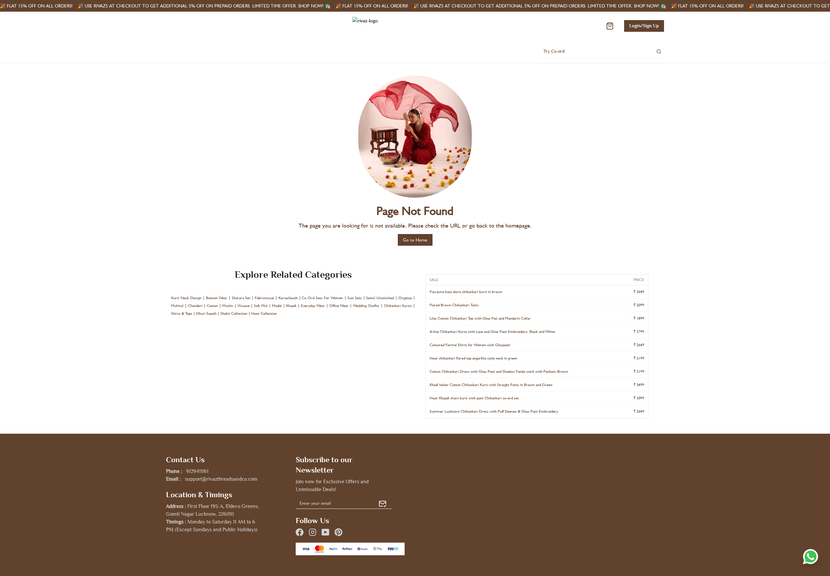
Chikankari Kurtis (398, 305)
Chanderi (195, 305)
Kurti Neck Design (186, 298)
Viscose (244, 305)
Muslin (227, 305)
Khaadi (291, 305)
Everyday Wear (313, 305)
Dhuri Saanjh (206, 313)
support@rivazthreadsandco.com (221, 479)
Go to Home (415, 239)
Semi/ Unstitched (380, 298)
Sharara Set (241, 298)
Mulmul (177, 305)
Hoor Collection (264, 313)
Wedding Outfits (366, 305)
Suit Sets (355, 298)
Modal (277, 305)
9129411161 (197, 471)
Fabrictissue (264, 298)
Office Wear (339, 305)
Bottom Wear (217, 298)
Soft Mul (260, 305)
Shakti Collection (233, 313)
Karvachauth (288, 298)
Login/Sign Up (644, 25)
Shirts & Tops (181, 313)
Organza (405, 298)
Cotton (212, 305)
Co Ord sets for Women (322, 298)
